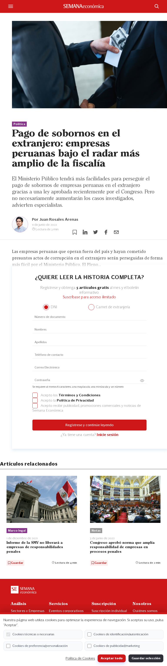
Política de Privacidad (75, 400)
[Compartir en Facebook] (106, 232)
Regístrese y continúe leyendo (89, 425)
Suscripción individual (109, 611)
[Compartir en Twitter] (95, 232)
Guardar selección (146, 658)
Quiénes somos (145, 611)
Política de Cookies (80, 658)
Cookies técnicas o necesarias (33, 634)
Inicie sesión (107, 435)
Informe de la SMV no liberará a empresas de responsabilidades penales (35, 547)
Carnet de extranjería (112, 307)
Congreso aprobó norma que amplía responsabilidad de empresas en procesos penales (122, 547)
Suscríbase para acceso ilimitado (89, 297)
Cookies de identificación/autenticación (121, 634)
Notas (96, 530)
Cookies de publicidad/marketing (117, 645)
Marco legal (17, 530)
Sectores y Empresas (27, 611)
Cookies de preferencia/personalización (40, 645)
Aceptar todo (112, 658)
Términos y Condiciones (79, 395)
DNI (53, 307)
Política (19, 124)
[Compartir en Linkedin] (85, 232)
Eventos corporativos (66, 611)
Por (55, 220)
